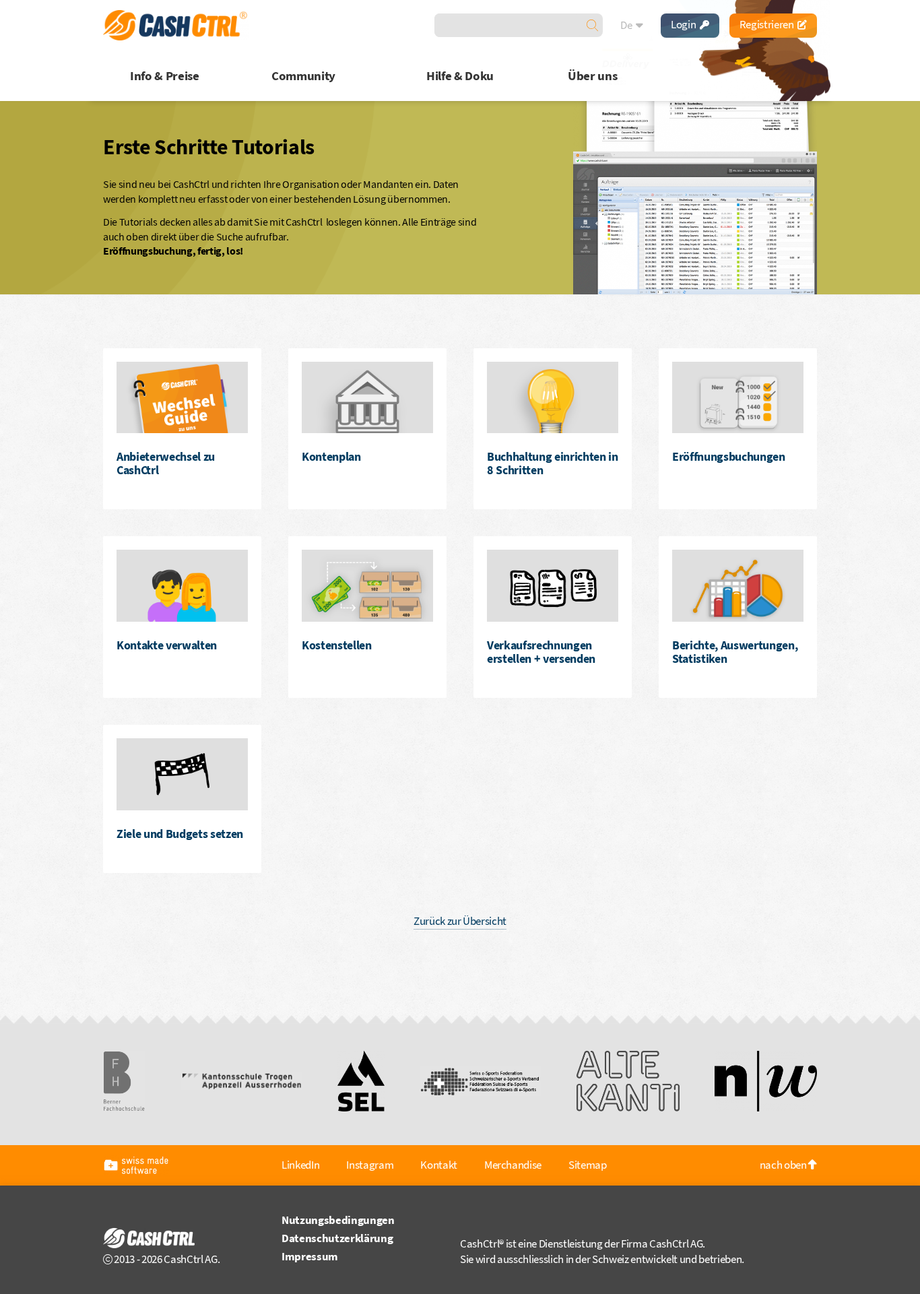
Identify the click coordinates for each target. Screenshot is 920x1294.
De (627, 25)
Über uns (592, 75)
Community (303, 75)
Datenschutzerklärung (337, 1238)
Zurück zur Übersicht (460, 920)
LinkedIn (300, 1164)
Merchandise (512, 1164)
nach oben (784, 1164)
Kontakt (438, 1164)
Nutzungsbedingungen (338, 1219)
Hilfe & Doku (460, 75)
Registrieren (768, 24)
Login (684, 24)
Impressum (310, 1256)
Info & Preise (164, 75)
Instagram (369, 1164)
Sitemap (587, 1164)
